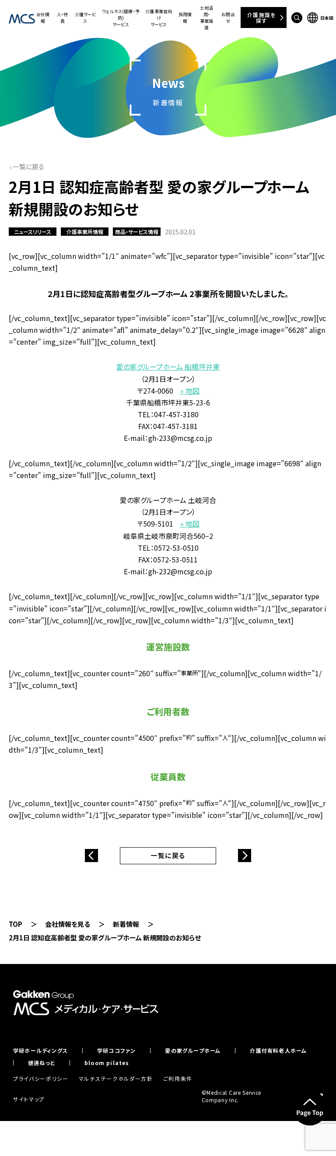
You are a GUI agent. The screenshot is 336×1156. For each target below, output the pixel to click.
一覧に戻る (28, 166)
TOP (15, 924)
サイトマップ (29, 1099)
